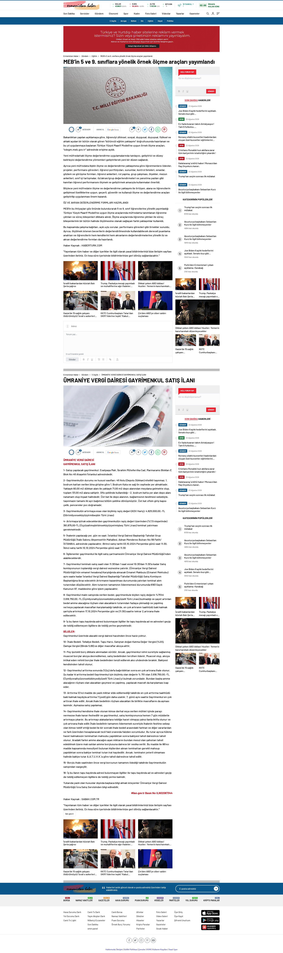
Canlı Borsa (117, 912)
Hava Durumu (122, 899)
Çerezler (141, 949)
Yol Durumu (191, 899)
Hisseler (158, 899)
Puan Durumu (142, 899)
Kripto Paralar (211, 899)
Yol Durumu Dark (71, 916)
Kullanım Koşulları (160, 949)
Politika (170, 21)
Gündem (99, 13)
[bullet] (103, 359)
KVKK (149, 949)
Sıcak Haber (162, 928)
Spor (126, 13)
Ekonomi (113, 13)
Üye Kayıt (178, 916)
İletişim (120, 949)
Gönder (72, 359)
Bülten (133, 21)
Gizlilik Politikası (130, 949)
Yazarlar (180, 13)
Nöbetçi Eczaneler (96, 920)
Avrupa (123, 21)
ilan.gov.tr (69, 814)
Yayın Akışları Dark (96, 916)
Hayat (160, 21)
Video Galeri (162, 916)
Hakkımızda (110, 949)
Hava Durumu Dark (72, 912)
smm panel (93, 928)
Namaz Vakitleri (84, 899)
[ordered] (99, 359)
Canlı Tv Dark (94, 912)
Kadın (137, 13)
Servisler (84, 13)
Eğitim (150, 21)
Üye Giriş (178, 912)
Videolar (166, 13)
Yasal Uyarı (173, 949)
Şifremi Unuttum (182, 920)
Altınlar (139, 912)
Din (142, 21)
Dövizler (140, 916)
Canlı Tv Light (69, 920)
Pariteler (174, 899)
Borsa (66, 899)
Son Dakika (69, 13)
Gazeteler (195, 13)
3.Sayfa (113, 21)
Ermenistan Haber (71, 56)
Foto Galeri (150, 13)
